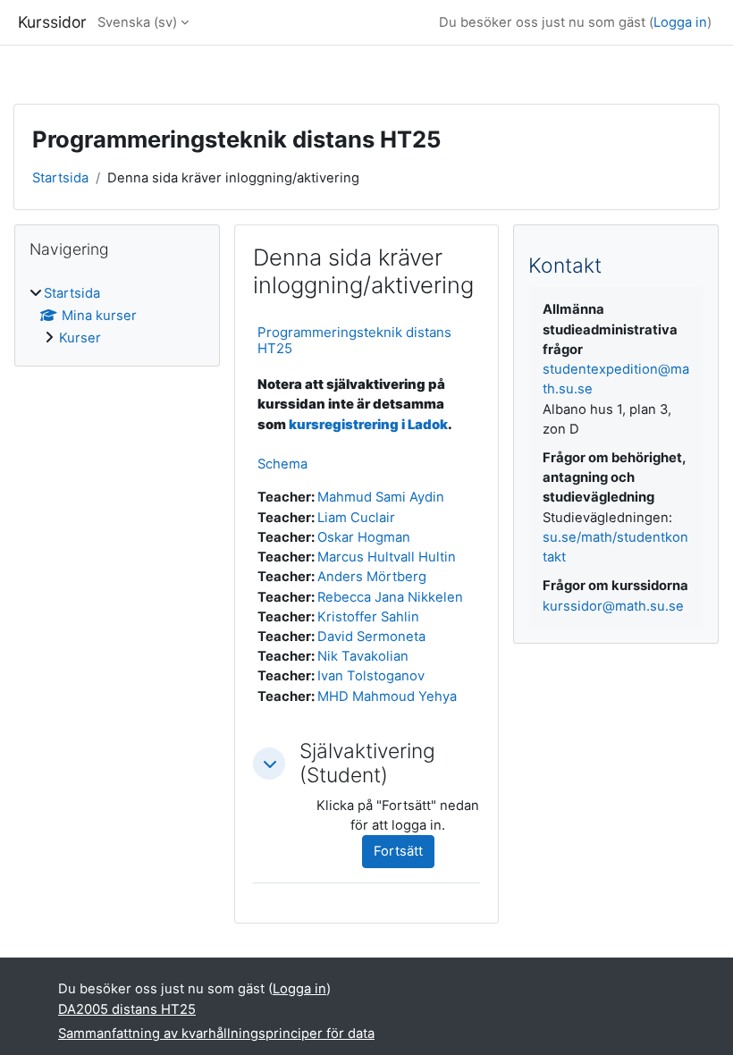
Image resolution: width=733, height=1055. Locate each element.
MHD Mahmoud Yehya (387, 696)
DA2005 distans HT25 (127, 1009)
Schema (282, 464)
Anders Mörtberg (371, 577)
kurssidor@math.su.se (613, 606)
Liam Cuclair (356, 518)
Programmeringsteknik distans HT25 (354, 340)
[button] (269, 763)
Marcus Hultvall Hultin (386, 557)
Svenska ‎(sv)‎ (137, 22)
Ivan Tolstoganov (371, 676)
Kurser (80, 338)
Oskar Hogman (363, 537)
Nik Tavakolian (363, 656)
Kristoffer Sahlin (368, 617)
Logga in (680, 22)
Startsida (60, 178)
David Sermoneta (371, 637)
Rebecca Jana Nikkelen (390, 597)
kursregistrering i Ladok (368, 425)
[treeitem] (117, 316)
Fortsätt (398, 851)
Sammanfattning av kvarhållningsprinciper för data (216, 1033)
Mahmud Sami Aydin (380, 497)
